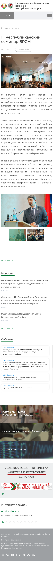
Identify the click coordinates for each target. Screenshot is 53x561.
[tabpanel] (26, 486)
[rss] (33, 555)
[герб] (4, 6)
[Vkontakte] (7, 555)
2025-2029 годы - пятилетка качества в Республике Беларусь (26, 472)
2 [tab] (6, 522)
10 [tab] (36, 522)
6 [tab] (21, 522)
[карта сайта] (28, 555)
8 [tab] (28, 522)
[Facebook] (16, 555)
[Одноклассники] (19, 555)
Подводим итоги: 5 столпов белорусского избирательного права (20, 378)
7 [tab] (25, 522)
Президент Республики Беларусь (16, 515)
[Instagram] (12, 555)
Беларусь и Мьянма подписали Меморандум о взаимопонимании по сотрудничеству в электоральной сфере (22, 352)
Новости (7, 273)
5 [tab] (17, 522)
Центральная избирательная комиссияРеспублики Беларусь (32, 6)
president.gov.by (10, 511)
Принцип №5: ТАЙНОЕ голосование (18, 388)
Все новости (7, 260)
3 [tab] (10, 522)
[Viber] (3, 555)
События (7, 339)
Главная (4, 28)
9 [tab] (32, 522)
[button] (49, 15)
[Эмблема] (10, 6)
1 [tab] (2, 494)
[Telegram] (23, 555)
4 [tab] (14, 522)
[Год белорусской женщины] (26, 486)
